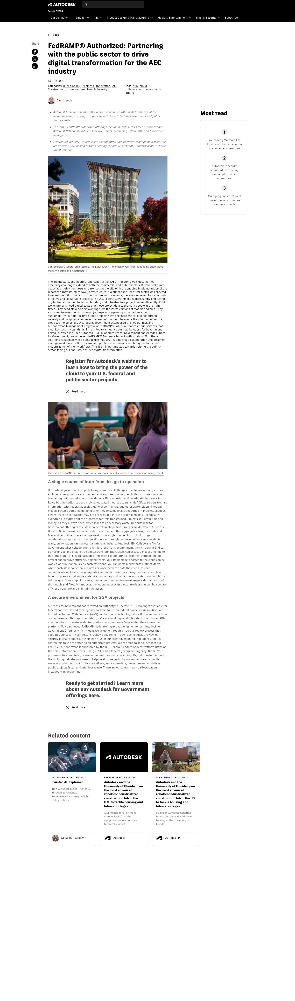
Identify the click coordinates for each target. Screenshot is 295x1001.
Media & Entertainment (172, 18)
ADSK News (55, 11)
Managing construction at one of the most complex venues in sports (224, 200)
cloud (143, 86)
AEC (96, 18)
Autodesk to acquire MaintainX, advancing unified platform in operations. (224, 172)
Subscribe (231, 18)
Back (56, 35)
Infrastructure (75, 89)
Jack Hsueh (64, 100)
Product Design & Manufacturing (128, 18)
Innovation (103, 86)
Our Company (59, 18)
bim (135, 86)
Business (88, 86)
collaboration (134, 89)
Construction (56, 89)
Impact (80, 18)
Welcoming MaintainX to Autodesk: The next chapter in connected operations (224, 144)
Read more (78, 391)
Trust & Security (206, 18)
